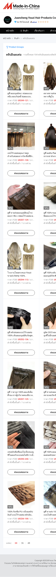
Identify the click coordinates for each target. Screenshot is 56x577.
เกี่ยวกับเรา (39, 30)
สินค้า (25, 30)
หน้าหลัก (10, 30)
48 (29, 543)
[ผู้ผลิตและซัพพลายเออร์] (22, 5)
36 (22, 543)
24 (16, 543)
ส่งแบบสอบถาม (21, 113)
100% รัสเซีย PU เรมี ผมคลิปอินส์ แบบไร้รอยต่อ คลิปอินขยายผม (20, 514)
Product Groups (16, 46)
